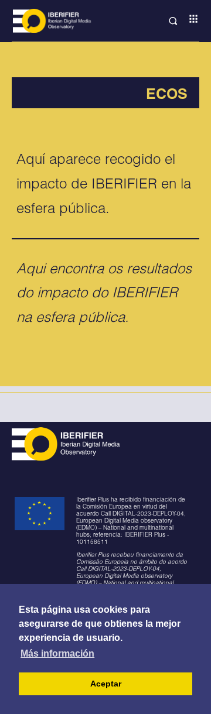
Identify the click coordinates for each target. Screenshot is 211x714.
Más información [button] (57, 653)
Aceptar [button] (105, 683)
